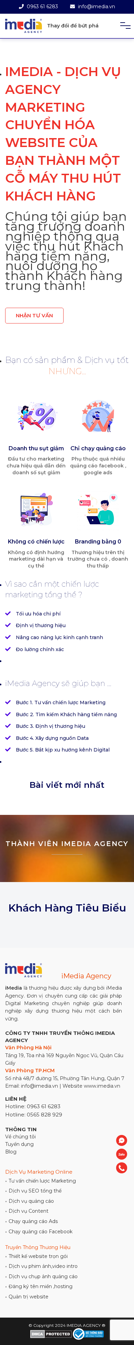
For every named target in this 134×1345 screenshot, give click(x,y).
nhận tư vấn (34, 315)
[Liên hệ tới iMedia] (121, 1140)
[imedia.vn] (23, 26)
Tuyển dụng (19, 1144)
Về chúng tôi (20, 1137)
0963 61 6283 (41, 6)
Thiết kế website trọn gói (36, 1256)
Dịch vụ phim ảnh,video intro (41, 1266)
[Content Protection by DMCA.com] (51, 1333)
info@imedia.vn (96, 6)
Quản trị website (26, 1297)
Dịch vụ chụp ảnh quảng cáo (41, 1276)
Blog (10, 1152)
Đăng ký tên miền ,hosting (38, 1286)
